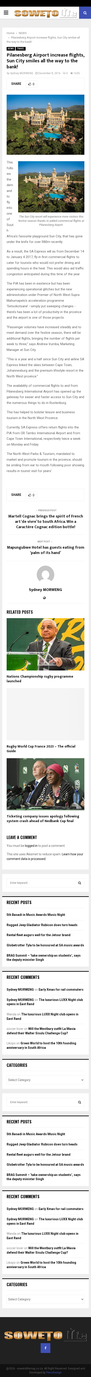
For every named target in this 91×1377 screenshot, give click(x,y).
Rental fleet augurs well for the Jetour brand (38, 935)
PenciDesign (54, 1372)
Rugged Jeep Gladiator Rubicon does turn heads (42, 925)
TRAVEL (21, 48)
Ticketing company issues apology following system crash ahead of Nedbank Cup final (43, 818)
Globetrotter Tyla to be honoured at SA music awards (45, 945)
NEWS (11, 48)
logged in (31, 845)
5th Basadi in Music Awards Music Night (36, 915)
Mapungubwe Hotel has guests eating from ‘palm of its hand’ (45, 550)
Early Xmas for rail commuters (61, 989)
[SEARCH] (79, 882)
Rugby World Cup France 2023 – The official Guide (41, 748)
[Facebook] (45, 1348)
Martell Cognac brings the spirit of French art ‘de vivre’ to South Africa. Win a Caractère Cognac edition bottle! (45, 521)
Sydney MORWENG (21, 73)
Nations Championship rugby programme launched (40, 679)
